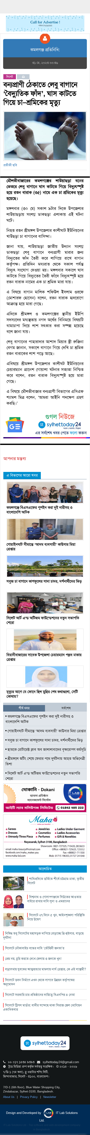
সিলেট (9, 77)
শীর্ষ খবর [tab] (24, 708)
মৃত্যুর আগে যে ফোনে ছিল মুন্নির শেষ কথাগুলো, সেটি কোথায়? (42, 694)
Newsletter (49, 1097)
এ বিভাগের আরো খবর (22, 475)
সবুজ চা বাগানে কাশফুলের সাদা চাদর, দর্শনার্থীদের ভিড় (44, 581)
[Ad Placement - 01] (45, 23)
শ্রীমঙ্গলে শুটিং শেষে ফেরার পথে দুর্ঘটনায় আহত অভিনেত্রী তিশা (45, 761)
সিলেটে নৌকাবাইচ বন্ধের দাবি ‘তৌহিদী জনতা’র (34, 948)
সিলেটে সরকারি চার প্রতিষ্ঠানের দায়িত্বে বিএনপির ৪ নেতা (40, 995)
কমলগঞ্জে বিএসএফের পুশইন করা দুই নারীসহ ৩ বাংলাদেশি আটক (39, 510)
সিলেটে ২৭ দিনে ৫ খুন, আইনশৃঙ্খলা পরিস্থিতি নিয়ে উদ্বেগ (56, 917)
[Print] (23, 77)
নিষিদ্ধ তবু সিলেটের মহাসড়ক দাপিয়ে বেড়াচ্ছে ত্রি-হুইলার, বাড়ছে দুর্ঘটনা (43, 935)
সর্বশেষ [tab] (66, 708)
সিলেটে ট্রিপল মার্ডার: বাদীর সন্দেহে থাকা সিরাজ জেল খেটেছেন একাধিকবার (42, 1007)
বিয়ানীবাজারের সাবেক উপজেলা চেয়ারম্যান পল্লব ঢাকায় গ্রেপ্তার (44, 657)
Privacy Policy (29, 1097)
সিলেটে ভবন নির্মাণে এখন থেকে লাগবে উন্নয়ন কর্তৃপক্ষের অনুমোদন (39, 982)
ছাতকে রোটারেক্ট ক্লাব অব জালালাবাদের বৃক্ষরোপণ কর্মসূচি (46, 749)
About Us (9, 1097)
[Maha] (45, 836)
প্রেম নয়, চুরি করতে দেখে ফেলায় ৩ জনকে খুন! (33, 958)
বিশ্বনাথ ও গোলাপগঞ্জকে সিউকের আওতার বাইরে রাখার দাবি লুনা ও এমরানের (54, 899)
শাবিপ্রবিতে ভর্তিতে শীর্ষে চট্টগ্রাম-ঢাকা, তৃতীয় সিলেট (55, 881)
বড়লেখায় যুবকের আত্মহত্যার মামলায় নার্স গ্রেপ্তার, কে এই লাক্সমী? (45, 969)
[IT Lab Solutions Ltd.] (45, 798)
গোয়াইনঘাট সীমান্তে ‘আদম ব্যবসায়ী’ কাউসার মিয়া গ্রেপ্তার (40, 547)
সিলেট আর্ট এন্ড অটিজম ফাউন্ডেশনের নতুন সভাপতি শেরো (42, 620)
